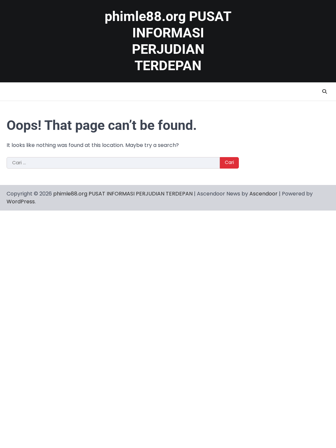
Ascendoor (263, 193)
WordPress (21, 201)
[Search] (324, 91)
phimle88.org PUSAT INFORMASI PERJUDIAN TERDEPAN (123, 193)
